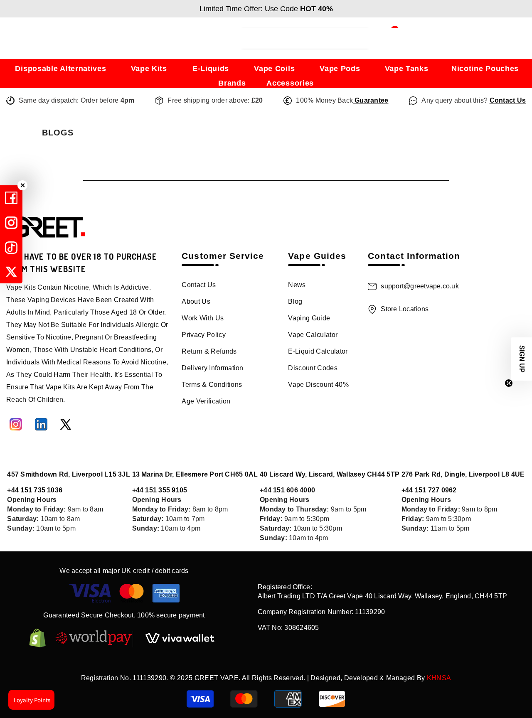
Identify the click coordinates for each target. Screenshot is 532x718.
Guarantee (370, 100)
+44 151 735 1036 (34, 490)
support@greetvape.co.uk (420, 286)
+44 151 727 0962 (429, 490)
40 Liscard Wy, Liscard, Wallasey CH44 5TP (329, 474)
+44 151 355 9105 (159, 490)
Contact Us (508, 100)
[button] (521, 359)
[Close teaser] (509, 383)
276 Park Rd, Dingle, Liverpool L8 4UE (463, 474)
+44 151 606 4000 (287, 490)
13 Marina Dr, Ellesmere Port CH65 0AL (195, 474)
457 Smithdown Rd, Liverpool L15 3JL (68, 474)
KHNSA (439, 677)
